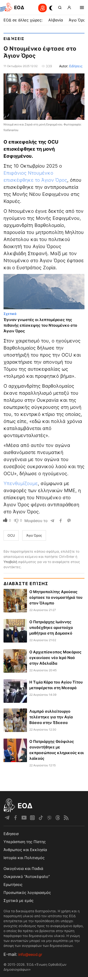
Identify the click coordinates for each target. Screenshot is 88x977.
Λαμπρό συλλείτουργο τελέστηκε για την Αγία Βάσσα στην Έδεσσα (51, 717)
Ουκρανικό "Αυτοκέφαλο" (27, 876)
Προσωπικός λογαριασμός (27, 892)
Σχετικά (10, 314)
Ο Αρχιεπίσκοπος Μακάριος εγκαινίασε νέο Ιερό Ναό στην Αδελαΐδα (55, 658)
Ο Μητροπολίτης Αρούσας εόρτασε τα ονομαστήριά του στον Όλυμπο (55, 597)
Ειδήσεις (14, 38)
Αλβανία (55, 20)
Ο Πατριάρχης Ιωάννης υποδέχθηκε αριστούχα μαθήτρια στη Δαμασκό (51, 627)
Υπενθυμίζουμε (21, 483)
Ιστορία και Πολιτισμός (24, 857)
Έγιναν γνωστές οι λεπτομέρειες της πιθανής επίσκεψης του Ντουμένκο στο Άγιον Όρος (40, 325)
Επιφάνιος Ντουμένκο (28, 173)
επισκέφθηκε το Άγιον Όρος (35, 180)
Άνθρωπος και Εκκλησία (25, 849)
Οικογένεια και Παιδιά (23, 868)
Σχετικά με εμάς (19, 900)
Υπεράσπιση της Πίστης (25, 841)
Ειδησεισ (11, 833)
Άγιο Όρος (78, 20)
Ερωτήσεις (13, 884)
